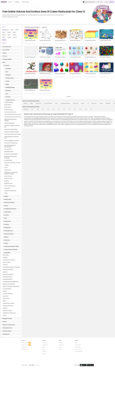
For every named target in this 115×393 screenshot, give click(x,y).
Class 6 (3, 34)
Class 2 (17, 29)
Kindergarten (5, 29)
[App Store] (83, 365)
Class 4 (9, 32)
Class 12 (4, 39)
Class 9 (3, 37)
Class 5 (14, 32)
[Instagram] (34, 365)
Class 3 (3, 32)
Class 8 (14, 34)
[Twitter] (30, 365)
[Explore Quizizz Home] (4, 2)
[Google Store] (90, 365)
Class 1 (12, 29)
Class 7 (9, 34)
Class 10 (9, 37)
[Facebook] (32, 365)
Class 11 (15, 37)
